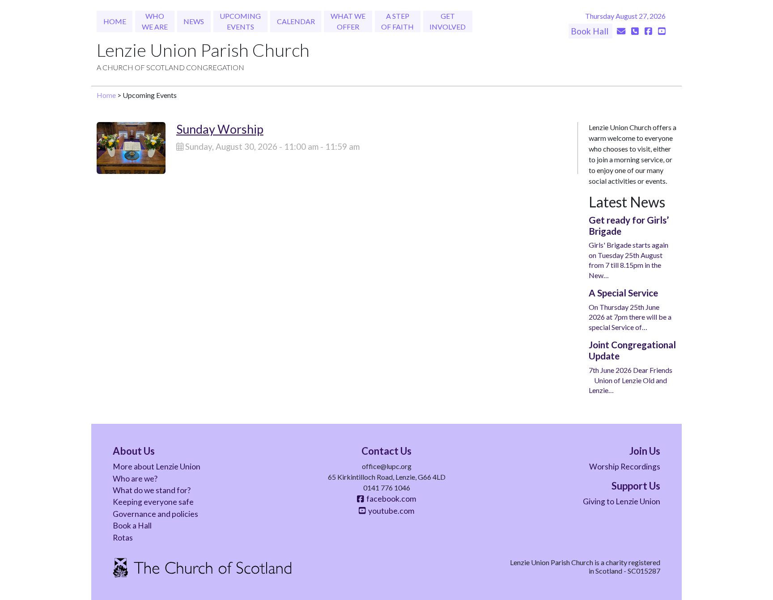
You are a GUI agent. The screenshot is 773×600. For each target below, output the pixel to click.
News (193, 21)
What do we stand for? (152, 490)
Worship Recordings (624, 466)
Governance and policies (155, 514)
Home (114, 21)
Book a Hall (132, 525)
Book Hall (590, 31)
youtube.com (389, 510)
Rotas (123, 537)
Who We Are (155, 21)
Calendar (296, 21)
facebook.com (390, 498)
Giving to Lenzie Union (621, 501)
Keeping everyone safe (153, 502)
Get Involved (447, 21)
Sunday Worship (219, 129)
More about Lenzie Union (156, 466)
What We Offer (348, 21)
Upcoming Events (240, 21)
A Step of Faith (397, 21)
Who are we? (135, 478)
